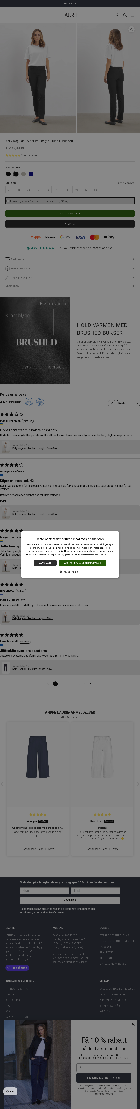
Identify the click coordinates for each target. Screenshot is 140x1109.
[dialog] (70, 554)
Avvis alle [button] (45, 562)
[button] (70, 572)
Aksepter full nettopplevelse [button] (82, 562)
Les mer (111, 554)
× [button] (115, 534)
